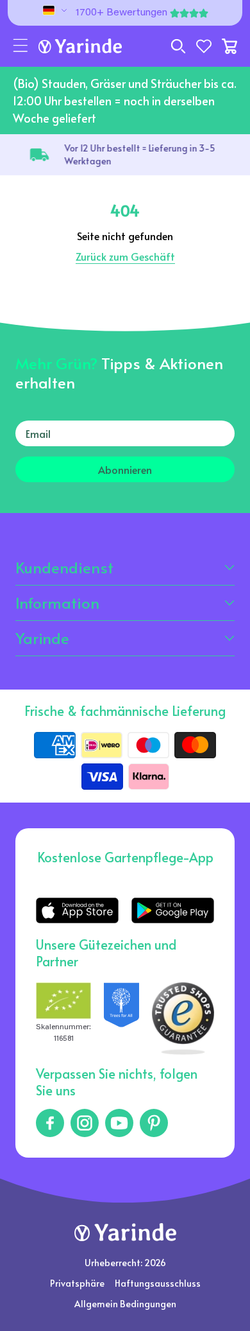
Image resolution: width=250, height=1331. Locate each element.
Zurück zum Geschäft (125, 256)
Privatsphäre (77, 1283)
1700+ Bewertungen (121, 13)
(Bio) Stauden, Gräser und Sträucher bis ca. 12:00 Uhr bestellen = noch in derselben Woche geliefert (125, 100)
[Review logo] (121, 1019)
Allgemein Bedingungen (125, 1304)
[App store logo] (77, 910)
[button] (20, 46)
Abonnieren (125, 469)
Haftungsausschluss (158, 1283)
